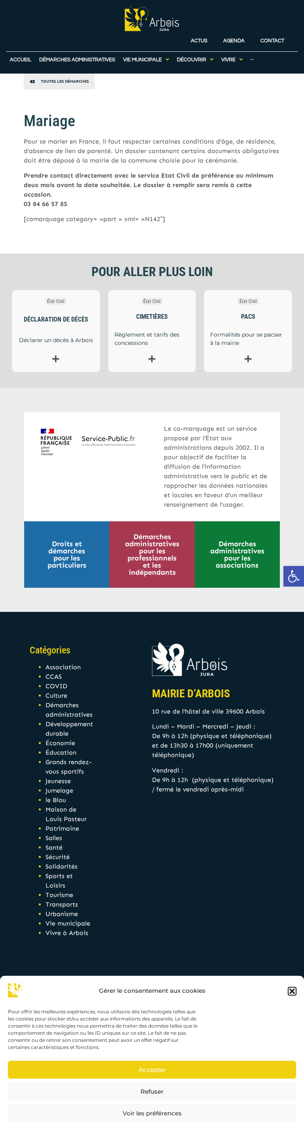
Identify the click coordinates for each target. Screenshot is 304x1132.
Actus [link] (199, 41)
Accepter (152, 1069)
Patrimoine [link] (62, 828)
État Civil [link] (56, 301)
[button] (292, 991)
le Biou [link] (56, 800)
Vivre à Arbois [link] (67, 933)
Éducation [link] (61, 752)
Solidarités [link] (62, 866)
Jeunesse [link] (58, 781)
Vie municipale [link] (68, 923)
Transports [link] (62, 904)
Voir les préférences (152, 1113)
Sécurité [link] (58, 857)
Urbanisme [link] (62, 914)
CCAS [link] (54, 676)
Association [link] (63, 667)
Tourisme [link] (59, 895)
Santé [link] (54, 847)
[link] (293, 576)
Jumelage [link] (59, 790)
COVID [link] (56, 686)
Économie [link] (60, 743)
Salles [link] (54, 838)
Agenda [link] (234, 41)
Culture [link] (56, 695)
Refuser (152, 1091)
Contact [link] (272, 41)
